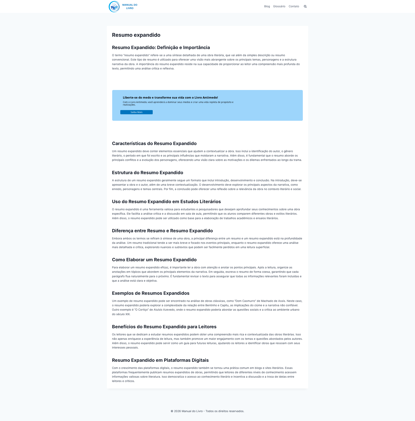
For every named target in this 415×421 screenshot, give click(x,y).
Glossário (279, 6)
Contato (294, 6)
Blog (267, 6)
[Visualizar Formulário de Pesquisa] (305, 6)
